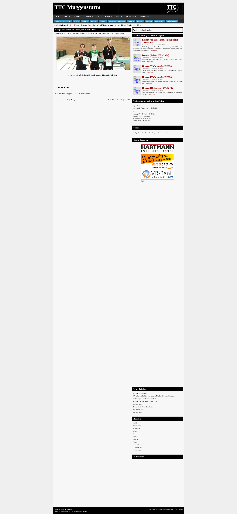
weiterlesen (154, 50)
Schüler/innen (172, 21)
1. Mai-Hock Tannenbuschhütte (143, 407)
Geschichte (138, 447)
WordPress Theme (59, 509)
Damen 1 (149, 21)
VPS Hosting (74, 511)
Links (99, 17)
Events (76, 21)
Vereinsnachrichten (63, 21)
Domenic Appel (72, 33)
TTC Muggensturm (77, 7)
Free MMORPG (65, 511)
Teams (77, 17)
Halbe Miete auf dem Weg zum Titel (119, 100)
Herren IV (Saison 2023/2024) (157, 77)
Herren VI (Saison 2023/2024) (157, 66)
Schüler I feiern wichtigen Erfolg (65, 100)
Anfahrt (137, 445)
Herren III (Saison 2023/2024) (157, 88)
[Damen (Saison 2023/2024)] (137, 57)
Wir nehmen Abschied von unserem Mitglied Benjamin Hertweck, (154, 396)
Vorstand (138, 450)
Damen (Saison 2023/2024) (155, 55)
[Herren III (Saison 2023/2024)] (137, 90)
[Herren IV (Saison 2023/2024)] (137, 79)
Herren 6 (131, 21)
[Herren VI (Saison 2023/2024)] (137, 68)
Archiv (119, 17)
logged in (70, 93)
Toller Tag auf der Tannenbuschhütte (144, 399)
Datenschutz (146, 17)
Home (58, 17)
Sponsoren (88, 17)
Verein (67, 17)
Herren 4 (112, 21)
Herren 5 (121, 21)
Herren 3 (103, 21)
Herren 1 (85, 21)
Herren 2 (94, 21)
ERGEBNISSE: (138, 409)
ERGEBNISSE (137, 404)
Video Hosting (83, 511)
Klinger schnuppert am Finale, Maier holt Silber (75, 30)
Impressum (131, 17)
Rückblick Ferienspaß (140, 393)
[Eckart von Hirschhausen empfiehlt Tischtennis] (137, 42)
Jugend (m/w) (159, 21)
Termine (109, 17)
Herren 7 (140, 21)
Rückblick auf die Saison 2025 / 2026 (145, 401)
